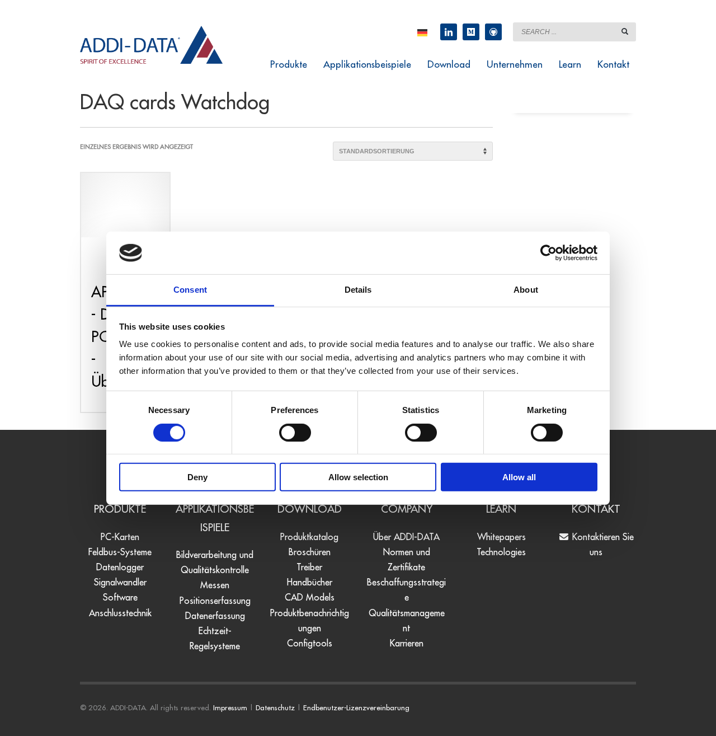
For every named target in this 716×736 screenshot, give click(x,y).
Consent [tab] (190, 289)
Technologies (501, 551)
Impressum (230, 707)
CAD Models (310, 597)
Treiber (309, 567)
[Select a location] (422, 32)
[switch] (295, 432)
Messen (214, 584)
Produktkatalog (309, 536)
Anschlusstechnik (120, 612)
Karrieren (406, 643)
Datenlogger (120, 567)
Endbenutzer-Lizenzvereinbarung (356, 707)
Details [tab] (358, 289)
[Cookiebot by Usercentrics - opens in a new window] (548, 253)
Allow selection (358, 477)
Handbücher (309, 582)
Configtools (309, 643)
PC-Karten (120, 536)
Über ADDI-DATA (406, 536)
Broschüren (310, 551)
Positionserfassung (215, 600)
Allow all (519, 477)
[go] (624, 31)
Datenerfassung (215, 615)
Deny (197, 477)
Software (120, 597)
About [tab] (526, 289)
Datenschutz (275, 707)
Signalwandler (120, 582)
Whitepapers (501, 536)
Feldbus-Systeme (120, 551)
